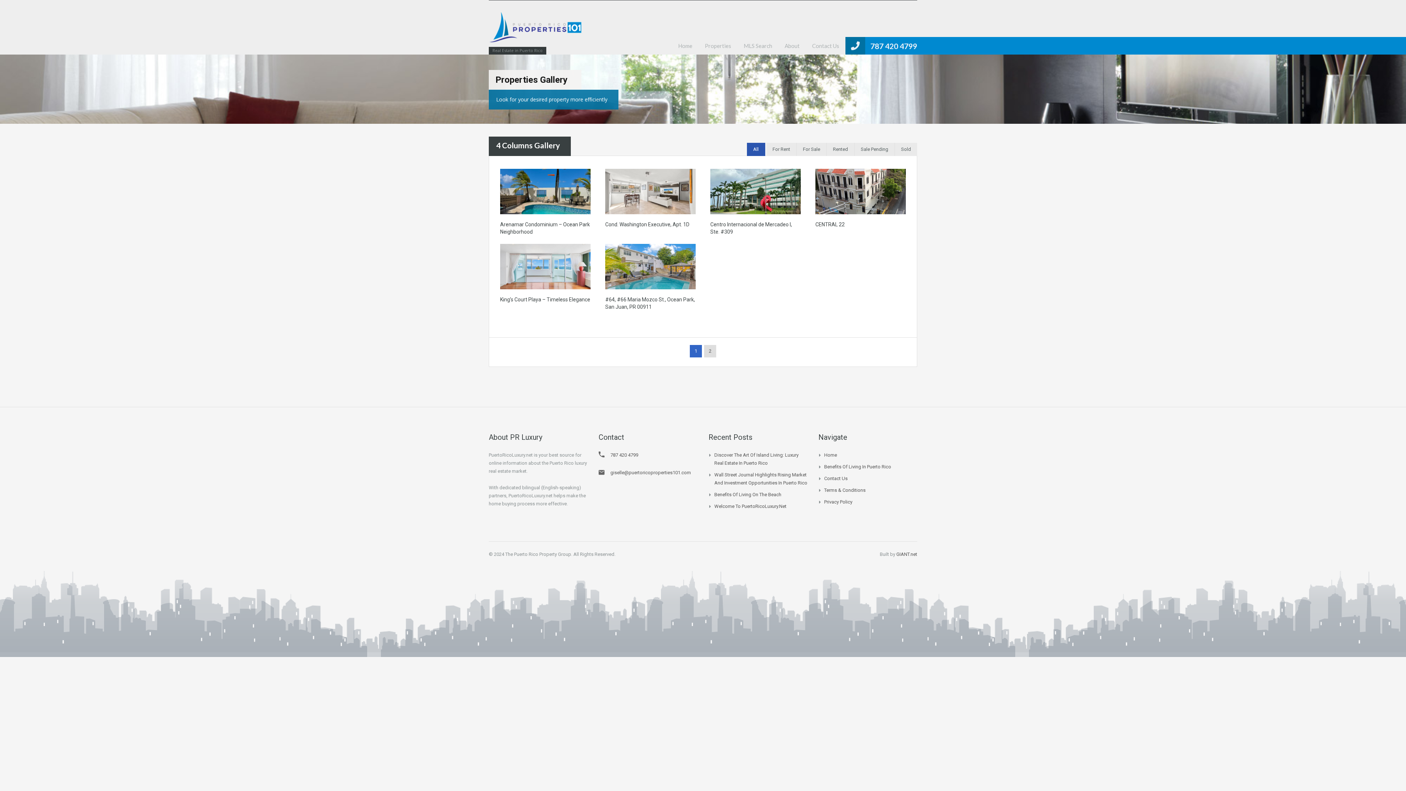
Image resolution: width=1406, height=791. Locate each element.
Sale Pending (874, 149)
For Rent (781, 149)
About (792, 45)
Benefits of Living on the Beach (747, 494)
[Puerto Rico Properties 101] (536, 31)
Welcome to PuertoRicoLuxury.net (750, 506)
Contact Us (825, 45)
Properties (718, 45)
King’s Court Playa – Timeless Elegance (545, 299)
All (756, 149)
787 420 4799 (893, 46)
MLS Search (758, 45)
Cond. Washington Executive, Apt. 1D (647, 224)
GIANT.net (906, 554)
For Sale (811, 149)
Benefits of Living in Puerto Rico (857, 466)
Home (685, 45)
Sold (906, 149)
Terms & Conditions (845, 490)
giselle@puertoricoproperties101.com (650, 472)
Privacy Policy (838, 502)
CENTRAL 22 (830, 224)
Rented (840, 149)
